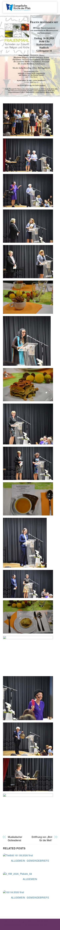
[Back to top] (50, 922)
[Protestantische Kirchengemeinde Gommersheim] (18, 7)
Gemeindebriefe (38, 860)
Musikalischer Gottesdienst (15, 838)
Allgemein (29, 93)
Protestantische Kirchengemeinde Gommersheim (24, 921)
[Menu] (50, 5)
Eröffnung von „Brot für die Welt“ (42, 838)
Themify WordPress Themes (35, 924)
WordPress (17, 924)
